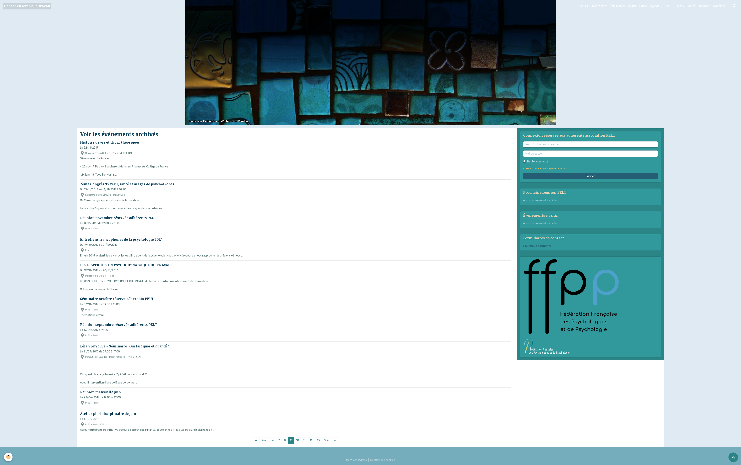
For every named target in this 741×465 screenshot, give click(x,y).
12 (311, 440)
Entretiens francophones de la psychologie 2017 (121, 239)
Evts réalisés (618, 6)
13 (318, 440)
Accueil (583, 6)
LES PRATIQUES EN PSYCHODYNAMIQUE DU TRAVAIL (126, 265)
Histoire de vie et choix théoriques (110, 142)
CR (667, 6)
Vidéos (643, 6)
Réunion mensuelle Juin (100, 392)
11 (304, 440)
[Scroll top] (733, 457)
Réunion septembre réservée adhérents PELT (118, 325)
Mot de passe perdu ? (554, 168)
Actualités (719, 6)
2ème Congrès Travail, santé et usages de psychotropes (127, 184)
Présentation (598, 6)
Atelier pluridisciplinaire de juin (108, 414)
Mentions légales (356, 460)
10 (297, 440)
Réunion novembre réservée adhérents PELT (118, 218)
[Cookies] (8, 457)
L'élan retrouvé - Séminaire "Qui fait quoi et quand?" (124, 346)
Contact (704, 6)
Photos (679, 6)
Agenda (655, 6)
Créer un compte (532, 168)
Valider (590, 176)
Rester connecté (537, 161)
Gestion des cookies (382, 460)
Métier (632, 6)
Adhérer (691, 6)
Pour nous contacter (537, 246)
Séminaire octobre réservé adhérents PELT (117, 299)
